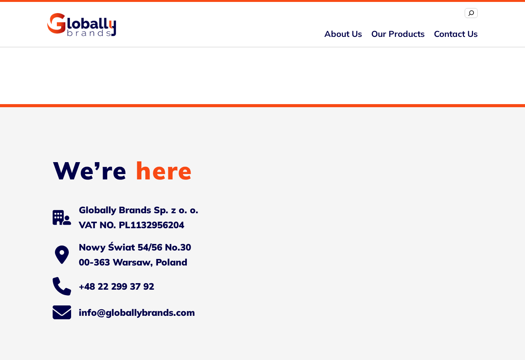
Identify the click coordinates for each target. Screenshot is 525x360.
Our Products (398, 33)
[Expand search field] (471, 13)
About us (343, 33)
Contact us (456, 33)
